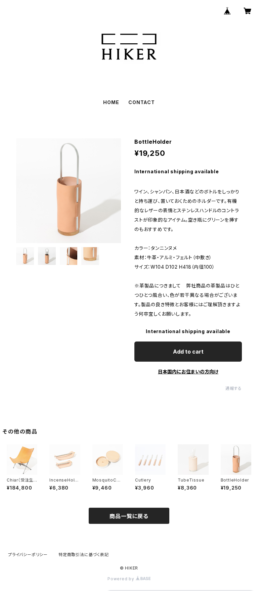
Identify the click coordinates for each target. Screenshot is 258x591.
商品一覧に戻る (129, 516)
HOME (111, 102)
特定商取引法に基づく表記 (83, 554)
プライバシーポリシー (28, 554)
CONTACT (141, 102)
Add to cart (188, 351)
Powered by (122, 578)
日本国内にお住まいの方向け (188, 371)
